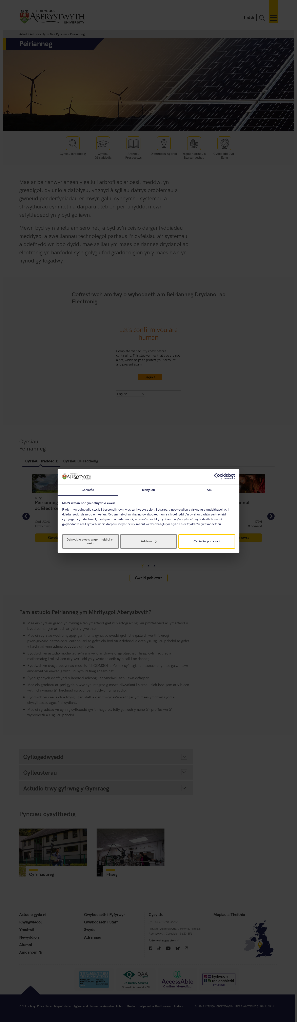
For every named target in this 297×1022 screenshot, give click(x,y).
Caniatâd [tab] (88, 490)
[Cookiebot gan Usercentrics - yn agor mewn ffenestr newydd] (217, 476)
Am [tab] (209, 490)
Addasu (146, 541)
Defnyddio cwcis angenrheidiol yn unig (90, 541)
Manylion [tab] (148, 490)
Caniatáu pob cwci (207, 541)
